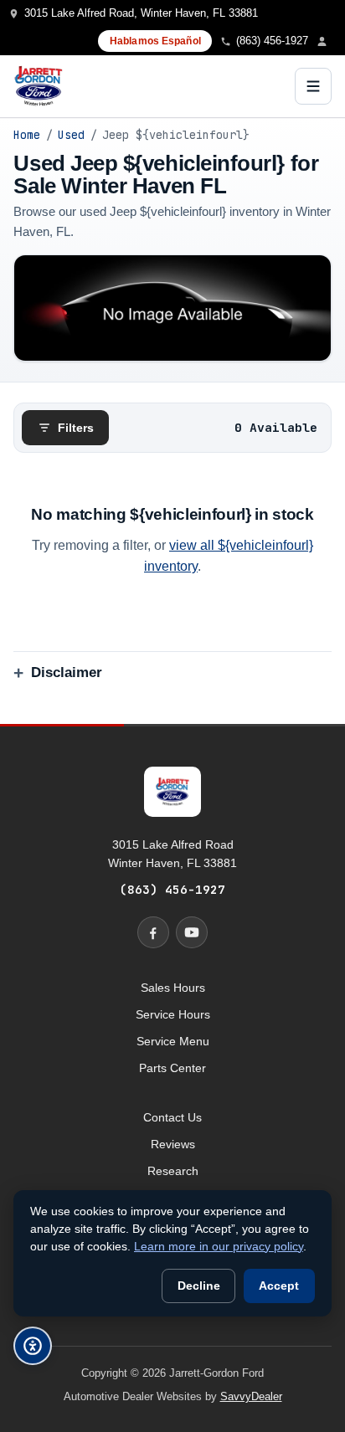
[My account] (327, 41)
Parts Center (172, 1068)
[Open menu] (313, 86)
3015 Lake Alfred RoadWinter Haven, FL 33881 (172, 854)
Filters (76, 427)
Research (172, 1171)
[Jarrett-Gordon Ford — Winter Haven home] (38, 86)
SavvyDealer (251, 1396)
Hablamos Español (155, 41)
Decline (199, 1286)
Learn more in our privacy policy (218, 1246)
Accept (279, 1286)
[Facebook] (153, 932)
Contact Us (172, 1117)
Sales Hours (173, 987)
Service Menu (172, 1041)
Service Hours (173, 1014)
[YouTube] (192, 932)
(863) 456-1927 (172, 889)
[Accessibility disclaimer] (32, 1346)
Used (71, 134)
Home (26, 134)
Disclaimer (66, 672)
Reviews (173, 1144)
